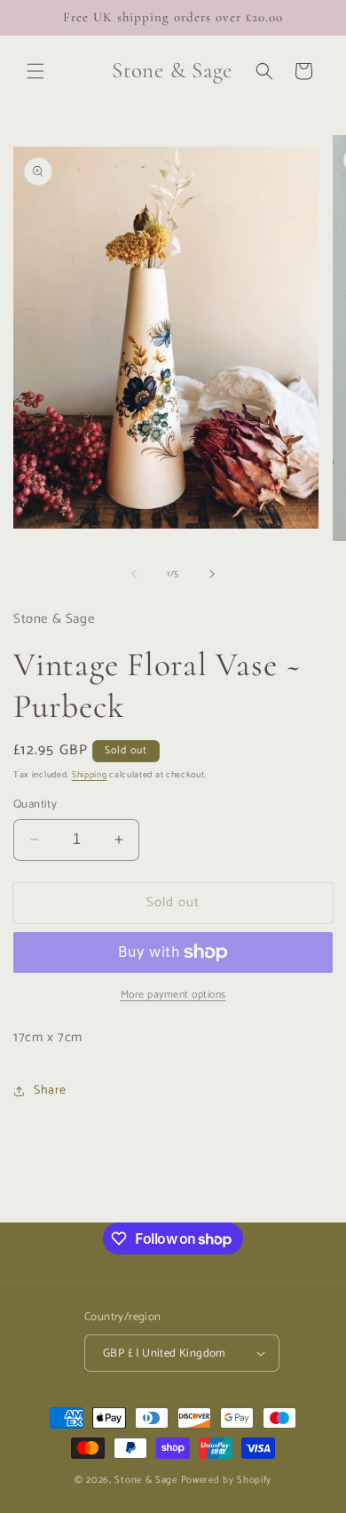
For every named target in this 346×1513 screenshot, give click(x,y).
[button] (35, 71)
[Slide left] (133, 573)
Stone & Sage (147, 1480)
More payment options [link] (173, 995)
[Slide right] (212, 573)
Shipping (89, 775)
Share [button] (50, 1090)
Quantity (35, 805)
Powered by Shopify (226, 1480)
